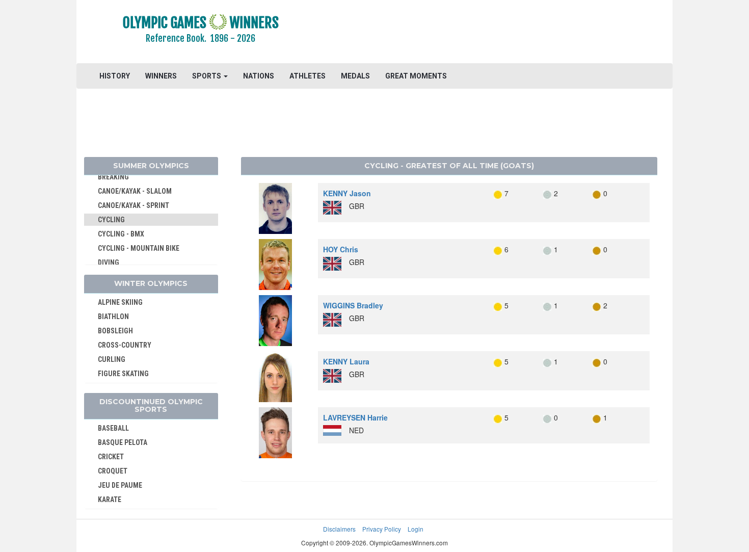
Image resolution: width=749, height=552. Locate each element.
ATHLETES (307, 76)
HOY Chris (340, 249)
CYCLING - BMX (121, 234)
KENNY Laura (346, 361)
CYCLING (111, 220)
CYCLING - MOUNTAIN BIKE (138, 248)
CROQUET (112, 471)
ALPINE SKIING (120, 302)
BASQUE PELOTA (122, 442)
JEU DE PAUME (120, 485)
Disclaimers (339, 528)
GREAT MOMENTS (416, 76)
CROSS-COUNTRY (124, 345)
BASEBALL (113, 428)
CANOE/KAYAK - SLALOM (135, 191)
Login (415, 528)
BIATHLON (113, 316)
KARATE (109, 499)
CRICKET (111, 457)
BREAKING (113, 177)
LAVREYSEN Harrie (355, 417)
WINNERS (161, 76)
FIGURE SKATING (123, 374)
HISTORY (114, 76)
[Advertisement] (499, 33)
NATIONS (258, 76)
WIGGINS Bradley (353, 305)
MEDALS (355, 76)
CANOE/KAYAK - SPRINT (133, 205)
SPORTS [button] (207, 76)
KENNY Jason (347, 193)
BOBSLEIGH (115, 331)
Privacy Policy (381, 528)
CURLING (111, 359)
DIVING (108, 262)
